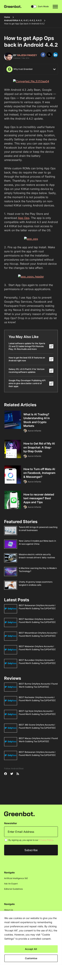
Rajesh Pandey (27, 55)
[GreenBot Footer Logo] (19, 813)
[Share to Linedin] (55, 54)
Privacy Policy (46, 840)
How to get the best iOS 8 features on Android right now (27, 359)
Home (7, 17)
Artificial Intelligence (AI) (16, 878)
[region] (31, 938)
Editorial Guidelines (13, 889)
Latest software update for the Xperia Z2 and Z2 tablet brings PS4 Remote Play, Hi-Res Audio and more (27, 346)
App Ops (23, 218)
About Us (8, 910)
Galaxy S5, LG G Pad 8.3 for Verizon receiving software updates (26, 370)
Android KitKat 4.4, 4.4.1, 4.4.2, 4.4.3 (23, 20)
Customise (31, 958)
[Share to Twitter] (49, 54)
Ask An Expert (11, 883)
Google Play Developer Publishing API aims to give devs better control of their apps (27, 383)
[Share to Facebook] (43, 54)
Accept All (31, 949)
